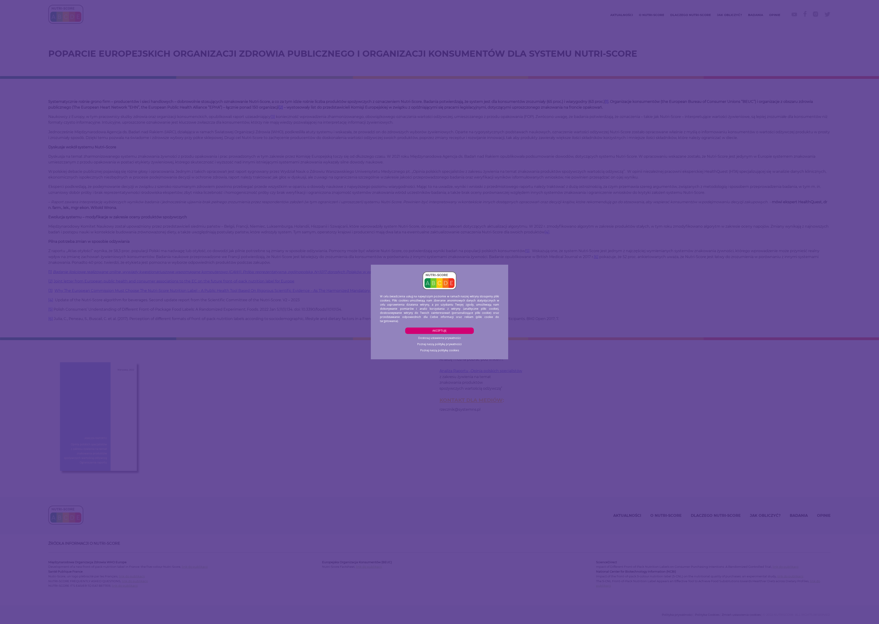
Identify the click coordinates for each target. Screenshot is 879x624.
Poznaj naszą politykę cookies (439, 350)
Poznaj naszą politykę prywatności (439, 344)
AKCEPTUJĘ (439, 331)
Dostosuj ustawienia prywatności (439, 338)
